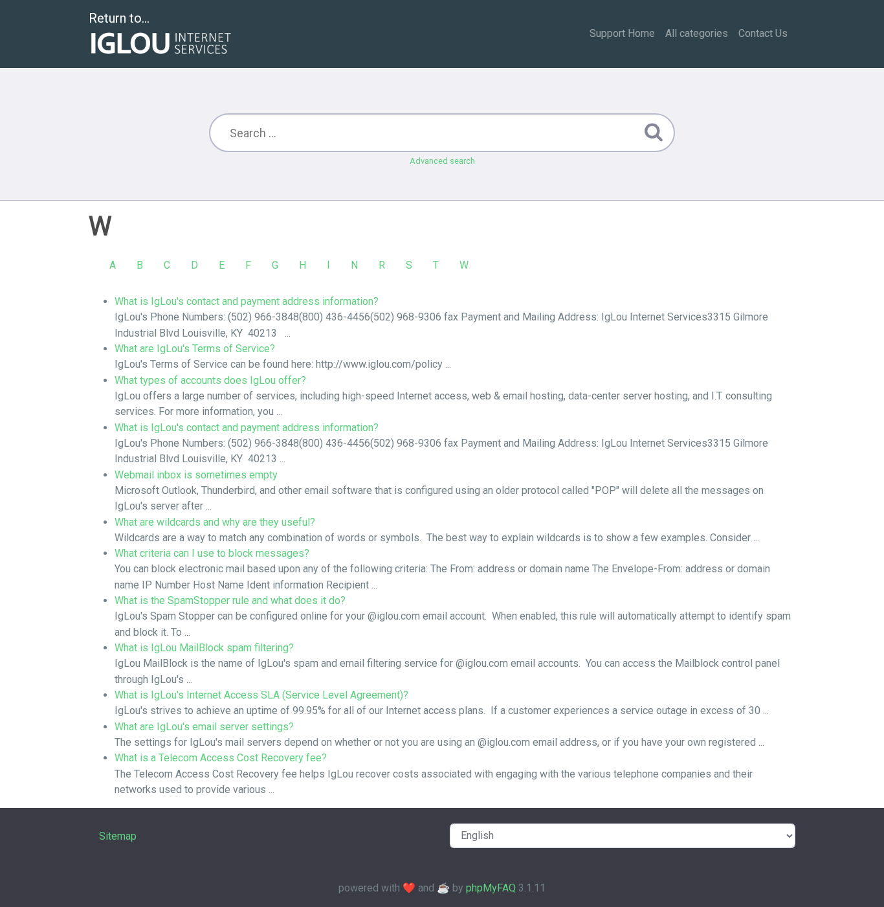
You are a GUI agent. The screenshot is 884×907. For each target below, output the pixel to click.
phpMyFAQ (491, 888)
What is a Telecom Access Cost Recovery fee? (221, 758)
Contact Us (763, 33)
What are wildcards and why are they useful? (215, 522)
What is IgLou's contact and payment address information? (247, 301)
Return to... (119, 18)
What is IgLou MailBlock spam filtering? (204, 648)
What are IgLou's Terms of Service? (195, 348)
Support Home (622, 33)
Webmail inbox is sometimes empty (196, 475)
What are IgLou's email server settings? (204, 727)
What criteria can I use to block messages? (212, 553)
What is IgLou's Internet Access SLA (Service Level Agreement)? (261, 695)
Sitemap (118, 836)
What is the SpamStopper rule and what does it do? (230, 600)
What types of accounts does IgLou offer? (210, 380)
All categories (696, 33)
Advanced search (442, 161)
